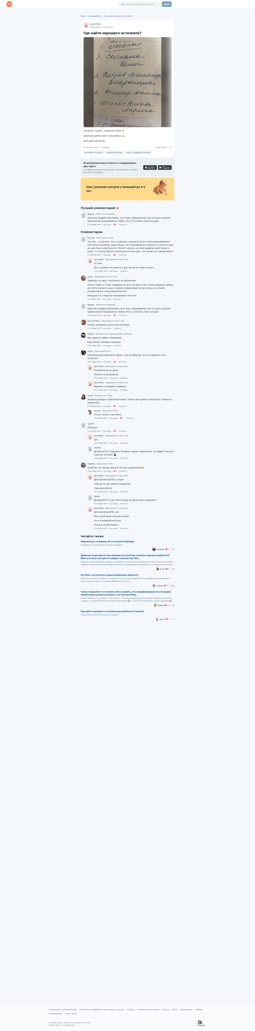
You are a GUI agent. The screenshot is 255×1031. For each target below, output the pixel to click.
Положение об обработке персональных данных (102, 1009)
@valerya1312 (95, 16)
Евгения (91, 238)
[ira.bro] (90, 497)
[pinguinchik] (83, 278)
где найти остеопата (94, 152)
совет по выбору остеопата (138, 152)
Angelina (91, 464)
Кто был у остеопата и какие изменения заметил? (109, 574)
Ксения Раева (93, 321)
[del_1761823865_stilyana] (83, 425)
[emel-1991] (83, 215)
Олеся (90, 351)
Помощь (131, 1009)
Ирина (97, 496)
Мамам (199, 1009)
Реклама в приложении (148, 1009)
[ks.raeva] (83, 322)
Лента (83, 16)
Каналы (165, 1009)
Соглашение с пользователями (63, 1009)
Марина (90, 214)
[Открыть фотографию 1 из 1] (128, 82)
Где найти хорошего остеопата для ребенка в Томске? (112, 611)
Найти (167, 4)
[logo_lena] (83, 397)
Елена (90, 395)
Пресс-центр (71, 1013)
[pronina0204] (83, 239)
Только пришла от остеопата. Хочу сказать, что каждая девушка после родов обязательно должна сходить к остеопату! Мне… (126, 593)
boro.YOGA (95, 24)
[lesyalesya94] (83, 352)
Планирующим (55, 1013)
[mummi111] (83, 335)
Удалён (90, 424)
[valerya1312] (90, 260)
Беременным (186, 1009)
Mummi (90, 334)
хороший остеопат (114, 152)
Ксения (97, 411)
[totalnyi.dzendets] (83, 465)
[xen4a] (90, 412)
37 (170, 147)
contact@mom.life (68, 1025)
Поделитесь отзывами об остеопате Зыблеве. (108, 541)
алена (90, 277)
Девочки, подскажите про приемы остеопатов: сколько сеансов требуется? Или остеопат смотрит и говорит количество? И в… (125, 557)
